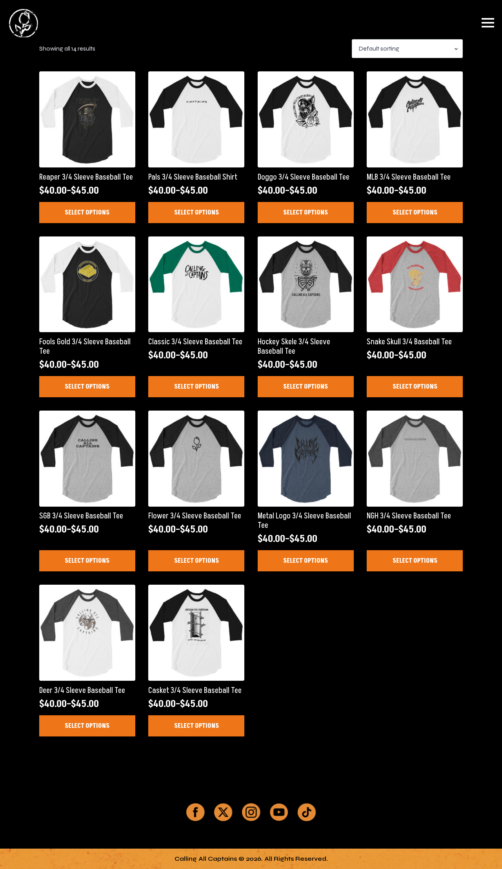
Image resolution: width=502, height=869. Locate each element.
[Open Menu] (488, 22)
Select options (87, 212)
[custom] (195, 812)
